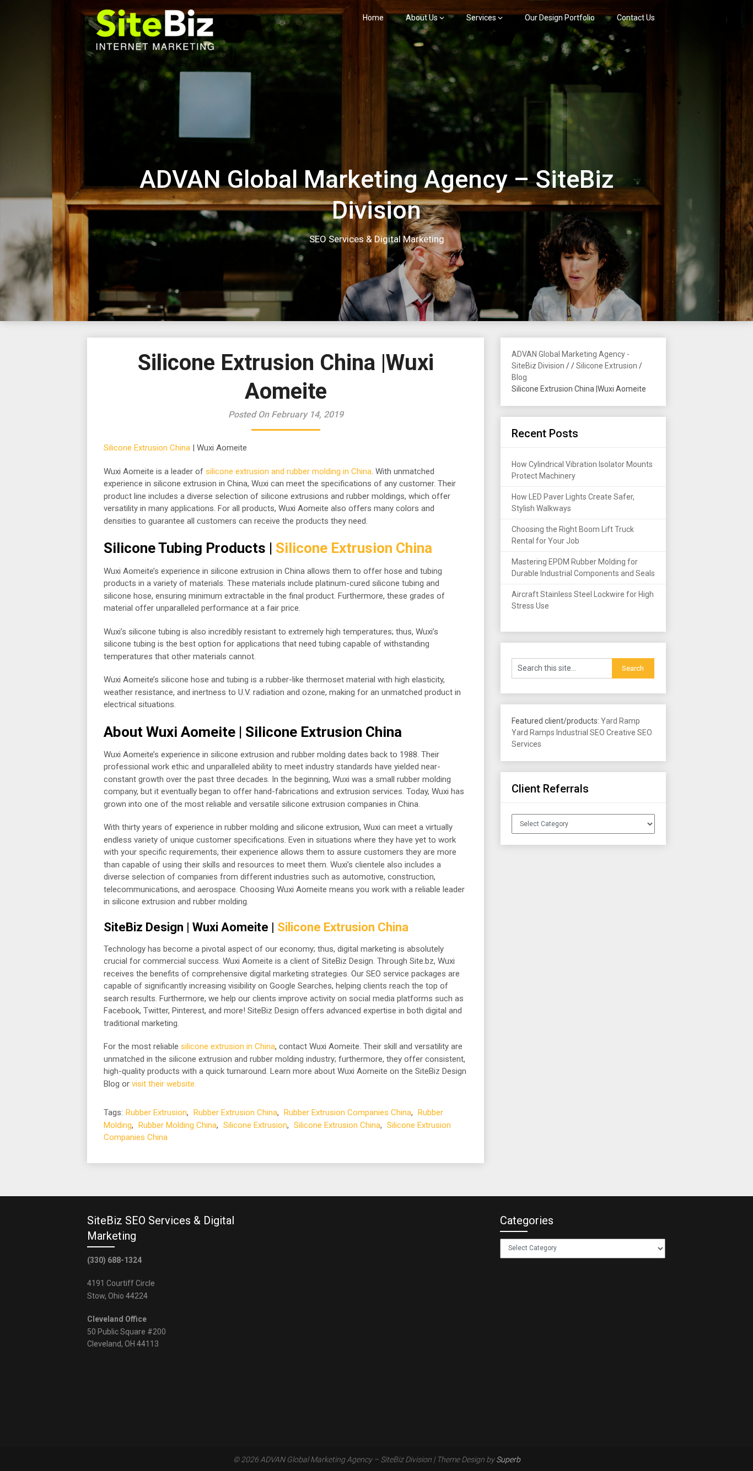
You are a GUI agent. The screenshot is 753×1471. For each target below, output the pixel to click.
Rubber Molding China (177, 1125)
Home (373, 17)
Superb (508, 1459)
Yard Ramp (620, 720)
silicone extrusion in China (228, 1046)
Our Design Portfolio (560, 17)
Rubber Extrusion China (235, 1112)
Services (481, 17)
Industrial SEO (580, 732)
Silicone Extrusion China (147, 448)
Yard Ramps (533, 732)
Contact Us (636, 17)
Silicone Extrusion (255, 1125)
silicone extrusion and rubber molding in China (289, 471)
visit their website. (164, 1084)
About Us (422, 17)
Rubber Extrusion (156, 1112)
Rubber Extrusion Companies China (347, 1112)
